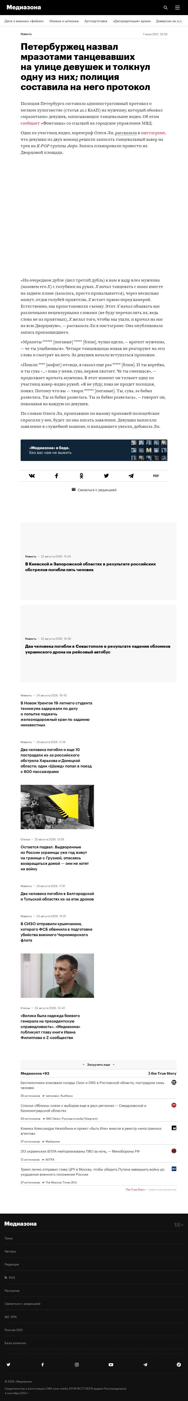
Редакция (12, 1263)
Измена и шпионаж (64, 20)
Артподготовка (95, 20)
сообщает (30, 123)
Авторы (10, 1250)
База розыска (15, 1342)
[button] (177, 7)
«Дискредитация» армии (132, 20)
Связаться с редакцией (97, 489)
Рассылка (12, 1290)
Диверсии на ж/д (169, 20)
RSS (11, 1277)
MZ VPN (11, 1316)
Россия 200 (14, 1329)
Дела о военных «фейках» (24, 20)
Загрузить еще (98, 1064)
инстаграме (153, 133)
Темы (9, 1237)
